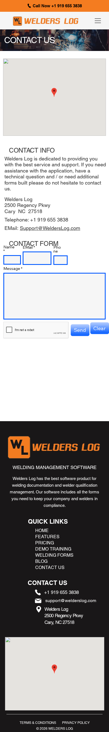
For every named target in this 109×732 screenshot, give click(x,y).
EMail (28, 247)
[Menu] (98, 21)
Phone (57, 249)
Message (11, 269)
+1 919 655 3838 (61, 592)
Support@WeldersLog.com (50, 228)
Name (9, 247)
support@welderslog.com (70, 600)
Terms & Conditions (38, 723)
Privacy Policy (76, 723)
